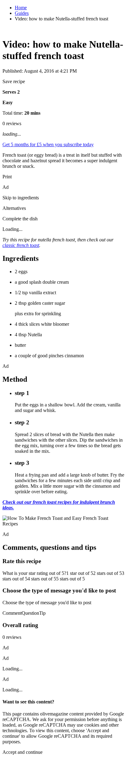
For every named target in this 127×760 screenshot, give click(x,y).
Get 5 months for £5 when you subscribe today (48, 144)
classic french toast (20, 245)
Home (21, 7)
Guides (22, 13)
